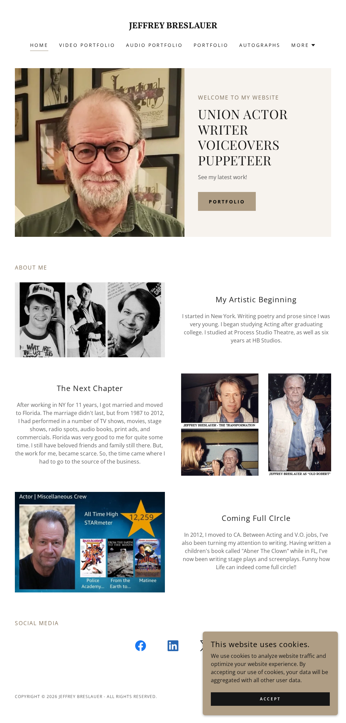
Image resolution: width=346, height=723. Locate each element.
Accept (270, 699)
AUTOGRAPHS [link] (259, 45)
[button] (303, 45)
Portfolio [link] (211, 45)
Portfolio (227, 201)
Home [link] (39, 45)
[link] (173, 26)
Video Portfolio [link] (87, 45)
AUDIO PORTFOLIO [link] (154, 45)
